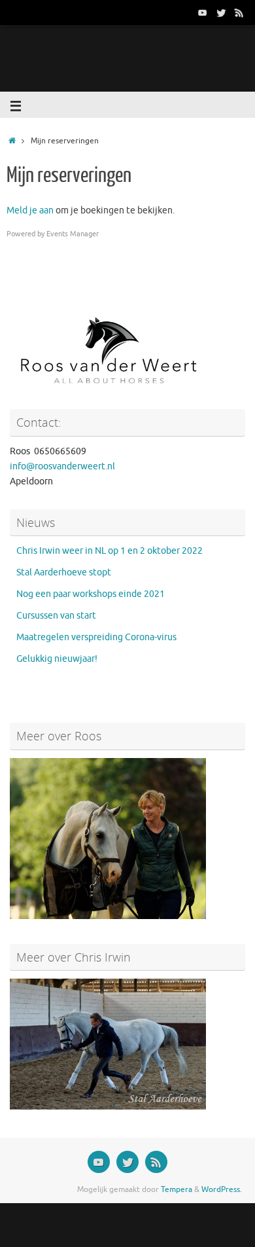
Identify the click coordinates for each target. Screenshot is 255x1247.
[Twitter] (221, 12)
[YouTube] (203, 12)
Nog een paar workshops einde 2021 (90, 594)
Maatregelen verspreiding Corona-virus (96, 637)
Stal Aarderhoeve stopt (63, 572)
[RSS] (239, 12)
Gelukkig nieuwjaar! (56, 658)
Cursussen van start (56, 615)
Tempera (176, 1189)
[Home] (12, 141)
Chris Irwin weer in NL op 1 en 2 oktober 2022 (109, 550)
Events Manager (72, 233)
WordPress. (221, 1189)
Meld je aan (30, 210)
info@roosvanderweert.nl (62, 466)
